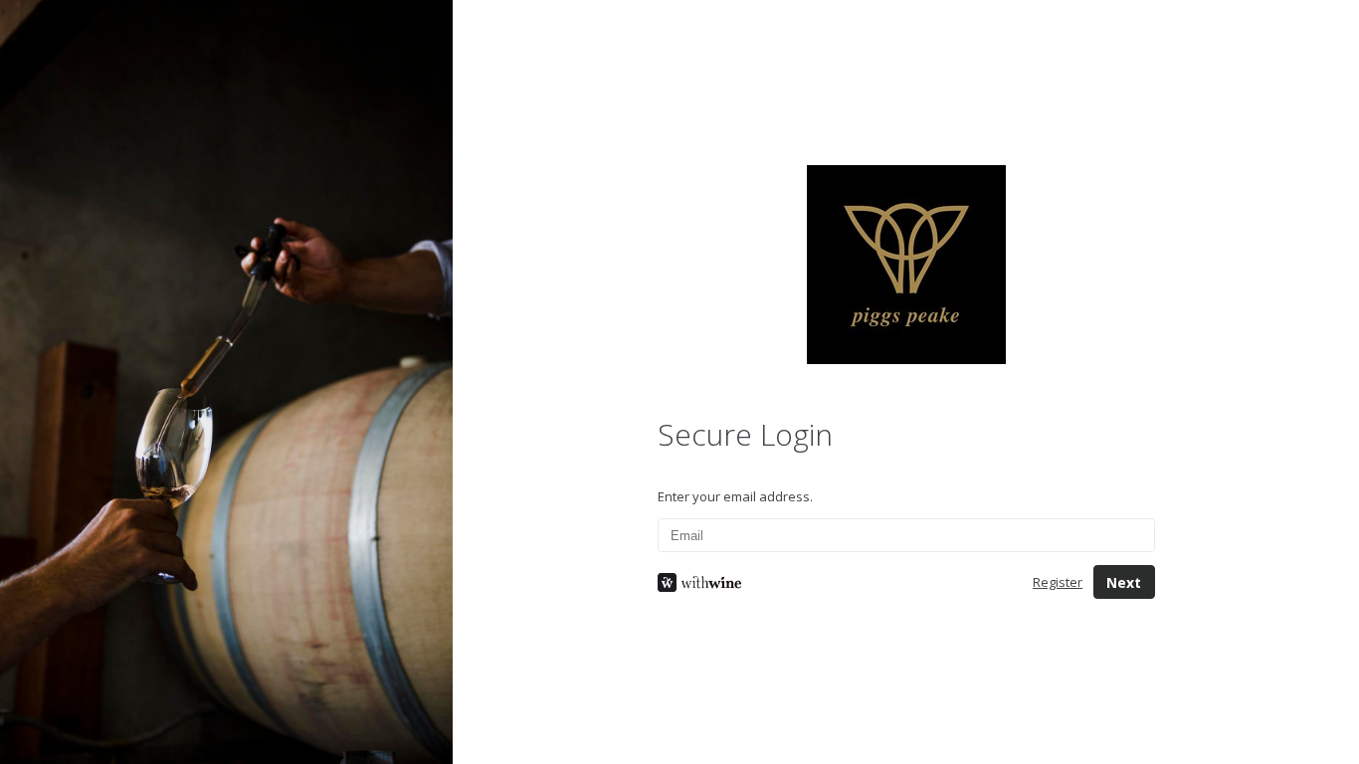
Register (1057, 582)
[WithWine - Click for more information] (830, 582)
